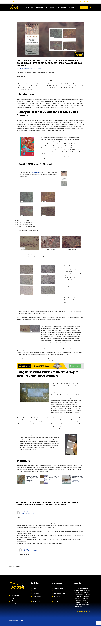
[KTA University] (35, 602)
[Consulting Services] (58, 602)
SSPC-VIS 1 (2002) (35, 172)
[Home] (33, 588)
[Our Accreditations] (36, 596)
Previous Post (13, 495)
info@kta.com (14, 1)
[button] (33, 7)
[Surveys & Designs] (57, 599)
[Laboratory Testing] (57, 596)
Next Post (88, 495)
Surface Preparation (28, 68)
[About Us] (34, 591)
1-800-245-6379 (84, 1)
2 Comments (20, 68)
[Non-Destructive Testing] (59, 594)
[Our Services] (35, 594)
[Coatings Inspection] (58, 588)
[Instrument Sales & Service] (38, 599)
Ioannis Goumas (26, 511)
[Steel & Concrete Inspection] (59, 591)
